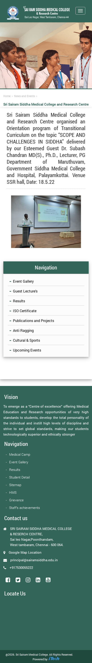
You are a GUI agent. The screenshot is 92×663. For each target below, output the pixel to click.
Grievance (16, 500)
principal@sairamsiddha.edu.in (34, 560)
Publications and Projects (33, 320)
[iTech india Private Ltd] (53, 659)
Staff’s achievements (24, 507)
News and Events (24, 96)
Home (6, 96)
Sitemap (15, 485)
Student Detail (19, 477)
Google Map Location (25, 552)
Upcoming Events (27, 350)
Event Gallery (23, 281)
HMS (13, 492)
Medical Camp (19, 454)
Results (19, 301)
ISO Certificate (24, 310)
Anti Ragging (23, 330)
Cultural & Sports (26, 340)
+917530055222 (21, 567)
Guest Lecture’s (25, 291)
